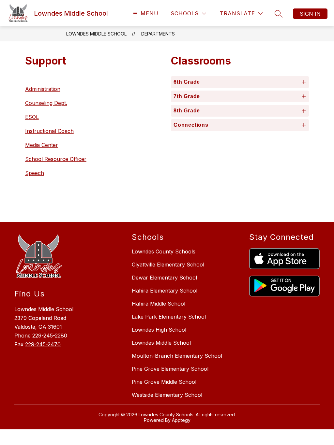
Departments (158, 33)
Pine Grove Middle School (164, 382)
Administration (42, 89)
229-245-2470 (43, 344)
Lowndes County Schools (163, 251)
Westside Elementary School (167, 395)
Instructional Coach (49, 131)
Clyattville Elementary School (168, 264)
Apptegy (181, 420)
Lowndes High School (159, 329)
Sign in (310, 13)
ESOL (32, 117)
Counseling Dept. (46, 103)
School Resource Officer (55, 159)
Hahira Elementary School (164, 290)
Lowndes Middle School (96, 33)
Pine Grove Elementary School (170, 369)
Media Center (41, 145)
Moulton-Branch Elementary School (177, 355)
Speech (34, 173)
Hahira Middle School (158, 303)
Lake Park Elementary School (169, 316)
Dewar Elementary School (164, 277)
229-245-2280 (49, 335)
